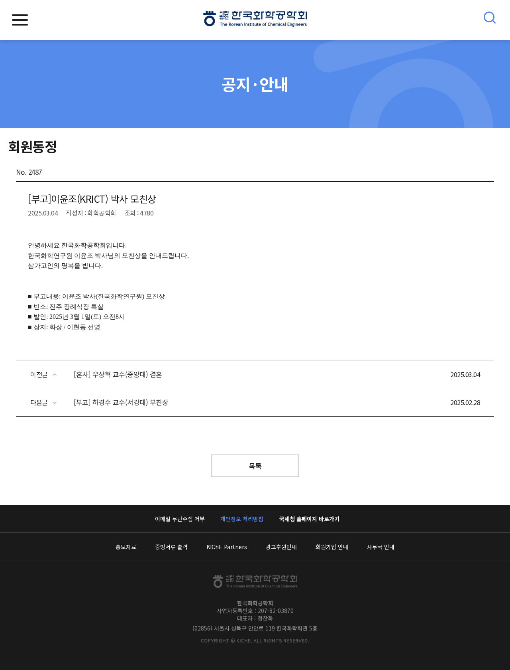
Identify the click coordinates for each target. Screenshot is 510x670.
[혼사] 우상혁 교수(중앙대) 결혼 (118, 374)
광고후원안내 (281, 547)
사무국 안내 (380, 547)
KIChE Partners (226, 547)
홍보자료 (126, 547)
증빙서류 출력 (171, 547)
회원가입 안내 (332, 547)
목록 (255, 466)
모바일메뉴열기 (20, 20)
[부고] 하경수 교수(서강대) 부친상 (121, 402)
